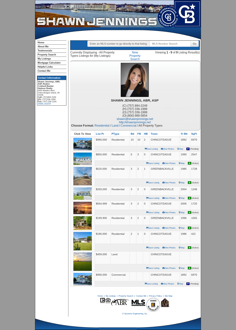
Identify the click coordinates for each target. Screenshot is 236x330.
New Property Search (134, 56)
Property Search (47, 54)
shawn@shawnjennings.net (135, 119)
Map (181, 149)
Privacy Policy (155, 296)
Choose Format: (82, 125)
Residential (102, 125)
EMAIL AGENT (44, 104)
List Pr (100, 133)
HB (146, 133)
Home (41, 42)
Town (154, 133)
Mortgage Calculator (49, 62)
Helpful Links (45, 66)
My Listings (44, 58)
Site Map (168, 296)
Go (194, 43)
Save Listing (152, 149)
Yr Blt (184, 133)
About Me (43, 46)
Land (115, 125)
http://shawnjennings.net (135, 122)
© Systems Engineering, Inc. (135, 313)
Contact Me (44, 70)
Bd (132, 133)
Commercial (128, 125)
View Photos (168, 149)
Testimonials (45, 50)
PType (115, 133)
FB (139, 133)
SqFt (194, 133)
